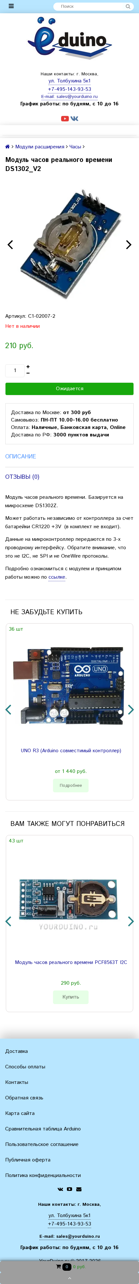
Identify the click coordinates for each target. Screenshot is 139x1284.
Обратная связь (24, 1098)
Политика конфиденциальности (43, 1175)
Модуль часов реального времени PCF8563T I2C (71, 962)
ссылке (56, 577)
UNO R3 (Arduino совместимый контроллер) (71, 751)
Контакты (16, 1082)
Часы (75, 147)
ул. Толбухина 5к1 (69, 81)
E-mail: (49, 96)
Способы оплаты (25, 1067)
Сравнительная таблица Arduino (43, 1129)
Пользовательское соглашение (42, 1144)
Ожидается (69, 388)
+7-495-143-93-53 (69, 89)
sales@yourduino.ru (77, 96)
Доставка (16, 1051)
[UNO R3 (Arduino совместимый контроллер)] (68, 688)
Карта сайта (20, 1113)
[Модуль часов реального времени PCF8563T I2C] (68, 900)
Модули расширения (39, 147)
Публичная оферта (27, 1160)
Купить (70, 997)
